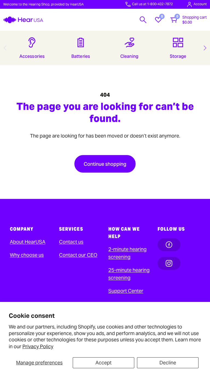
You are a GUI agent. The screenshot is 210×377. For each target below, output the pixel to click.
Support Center (125, 291)
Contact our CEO (78, 255)
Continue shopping (105, 164)
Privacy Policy (37, 346)
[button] (143, 19)
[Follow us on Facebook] (169, 244)
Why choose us (27, 255)
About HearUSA (27, 242)
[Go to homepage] (23, 19)
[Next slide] (205, 48)
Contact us (71, 242)
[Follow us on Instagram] (169, 263)
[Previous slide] (5, 48)
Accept (103, 362)
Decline (167, 362)
